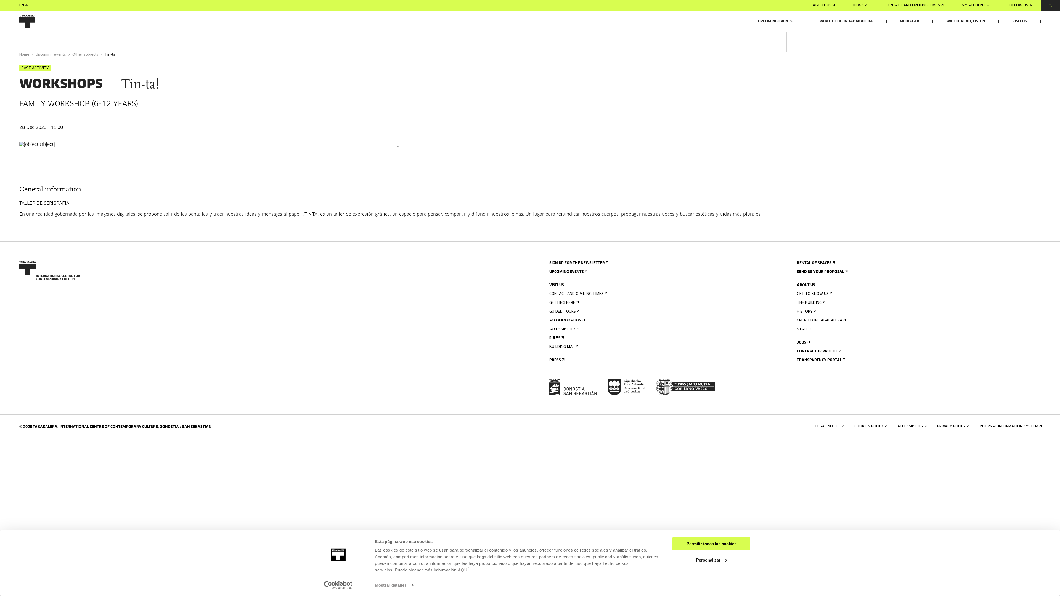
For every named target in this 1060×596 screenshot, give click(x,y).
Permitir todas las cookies (711, 543)
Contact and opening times (913, 5)
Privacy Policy (951, 426)
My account (973, 5)
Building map (562, 347)
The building (809, 303)
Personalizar (708, 559)
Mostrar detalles (391, 585)
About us (822, 5)
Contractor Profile (817, 351)
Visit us (1019, 21)
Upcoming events (775, 21)
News (858, 5)
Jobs (801, 342)
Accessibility (562, 329)
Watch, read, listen (965, 21)
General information (41, 39)
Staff (802, 329)
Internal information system (1008, 426)
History (805, 311)
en (21, 5)
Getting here (562, 303)
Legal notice (828, 426)
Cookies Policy (869, 426)
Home (24, 55)
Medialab (909, 21)
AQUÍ (463, 570)
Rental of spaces (814, 263)
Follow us (1018, 5)
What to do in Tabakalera (846, 21)
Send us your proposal (820, 272)
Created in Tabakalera (819, 320)
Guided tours (562, 311)
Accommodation (565, 320)
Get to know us (813, 294)
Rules (554, 338)
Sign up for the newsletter (577, 263)
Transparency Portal (819, 360)
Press (555, 360)
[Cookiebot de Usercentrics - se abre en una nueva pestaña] (338, 585)
